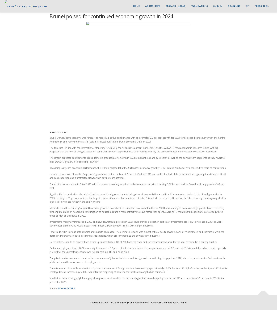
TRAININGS (234, 6)
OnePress (156, 302)
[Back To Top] (263, 295)
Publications (199, 6)
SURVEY (217, 6)
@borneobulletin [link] (66, 288)
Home (136, 6)
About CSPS (152, 6)
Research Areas (175, 6)
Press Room (262, 6)
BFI (247, 6)
